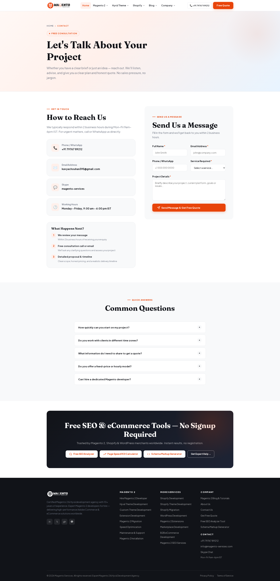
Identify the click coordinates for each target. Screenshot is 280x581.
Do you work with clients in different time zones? (108, 340)
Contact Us (207, 509)
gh (64, 521)
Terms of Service (225, 575)
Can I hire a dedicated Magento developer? (104, 379)
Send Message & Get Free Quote (180, 207)
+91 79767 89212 (72, 149)
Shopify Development (172, 498)
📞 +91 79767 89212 (199, 5)
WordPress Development (173, 515)
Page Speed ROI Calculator (122, 454)
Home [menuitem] (85, 5)
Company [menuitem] (167, 5)
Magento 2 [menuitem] (99, 5)
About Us (205, 504)
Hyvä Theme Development (134, 504)
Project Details (161, 176)
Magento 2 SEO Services (173, 542)
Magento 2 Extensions (172, 521)
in (50, 521)
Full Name (158, 146)
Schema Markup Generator (166, 454)
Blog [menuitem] (151, 5)
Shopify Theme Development (176, 504)
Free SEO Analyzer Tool (213, 521)
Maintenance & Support (132, 532)
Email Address (199, 146)
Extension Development (132, 515)
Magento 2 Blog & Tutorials (215, 498)
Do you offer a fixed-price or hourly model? (105, 366)
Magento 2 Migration (131, 521)
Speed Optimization (130, 526)
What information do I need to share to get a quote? (110, 353)
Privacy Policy (207, 575)
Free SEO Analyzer (83, 454)
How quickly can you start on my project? (103, 327)
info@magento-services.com (217, 546)
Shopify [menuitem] (137, 5)
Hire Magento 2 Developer (133, 498)
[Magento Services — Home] (58, 5)
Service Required (201, 161)
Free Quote (223, 5)
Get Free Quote (209, 515)
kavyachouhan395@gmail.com (81, 168)
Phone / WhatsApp (162, 161)
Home (50, 25)
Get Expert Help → (201, 454)
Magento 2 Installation (131, 538)
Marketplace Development (174, 526)
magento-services (73, 188)
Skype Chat (207, 552)
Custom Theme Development (135, 509)
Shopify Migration (169, 509)
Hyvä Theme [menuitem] (119, 5)
